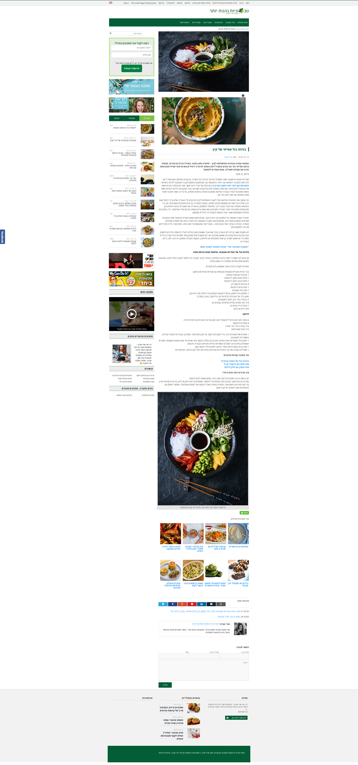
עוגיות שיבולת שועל (125, 378)
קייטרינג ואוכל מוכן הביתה (201, 3)
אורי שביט (228, 157)
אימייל (214, 652)
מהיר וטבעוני (230, 22)
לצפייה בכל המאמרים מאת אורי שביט (205, 623)
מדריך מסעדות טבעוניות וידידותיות (225, 3)
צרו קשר (161, 3)
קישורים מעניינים (126, 381)
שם (245, 652)
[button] (243, 95)
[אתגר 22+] (131, 279)
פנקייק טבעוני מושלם (124, 395)
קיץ (198, 611)
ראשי (247, 3)
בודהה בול (175, 611)
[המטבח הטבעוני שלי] (131, 86)
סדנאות (187, 3)
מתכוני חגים (207, 22)
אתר (187, 652)
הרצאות (179, 3)
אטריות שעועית (223, 611)
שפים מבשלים (243, 22)
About (126, 3)
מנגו (183, 611)
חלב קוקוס (205, 611)
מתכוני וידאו (196, 22)
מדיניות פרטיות (164, 752)
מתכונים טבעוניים (221, 752)
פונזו (233, 611)
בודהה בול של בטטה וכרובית (235, 361)
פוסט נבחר (240, 29)
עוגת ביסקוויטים (148, 381)
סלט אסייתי (191, 611)
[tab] (146, 118)
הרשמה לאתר (184, 22)
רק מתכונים (219, 22)
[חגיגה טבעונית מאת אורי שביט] (131, 105)
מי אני (241, 3)
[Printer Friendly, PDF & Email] (244, 512)
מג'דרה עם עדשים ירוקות (145, 375)
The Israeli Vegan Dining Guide (143, 3)
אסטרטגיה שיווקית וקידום (189, 752)
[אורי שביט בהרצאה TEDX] (131, 260)
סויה (213, 611)
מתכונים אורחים (148, 378)
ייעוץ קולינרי (170, 3)
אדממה (239, 611)
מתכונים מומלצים (148, 395)
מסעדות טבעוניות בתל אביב (122, 375)
